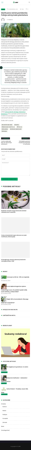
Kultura (5, 406)
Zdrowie (4, 383)
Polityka (5, 414)
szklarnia (5, 129)
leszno (17, 125)
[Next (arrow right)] (27, 139)
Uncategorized (5, 430)
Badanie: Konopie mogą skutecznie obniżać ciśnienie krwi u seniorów (13, 211)
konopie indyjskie (7, 125)
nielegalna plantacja (9, 127)
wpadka (5, 131)
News (2, 426)
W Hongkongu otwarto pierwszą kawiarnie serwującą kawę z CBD (13, 260)
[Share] (25, 10)
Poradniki (4, 372)
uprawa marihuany (16, 129)
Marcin (11, 19)
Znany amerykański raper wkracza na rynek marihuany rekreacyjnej (14, 235)
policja (20, 127)
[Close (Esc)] (28, 10)
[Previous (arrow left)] (3, 139)
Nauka (4, 410)
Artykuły (3, 404)
